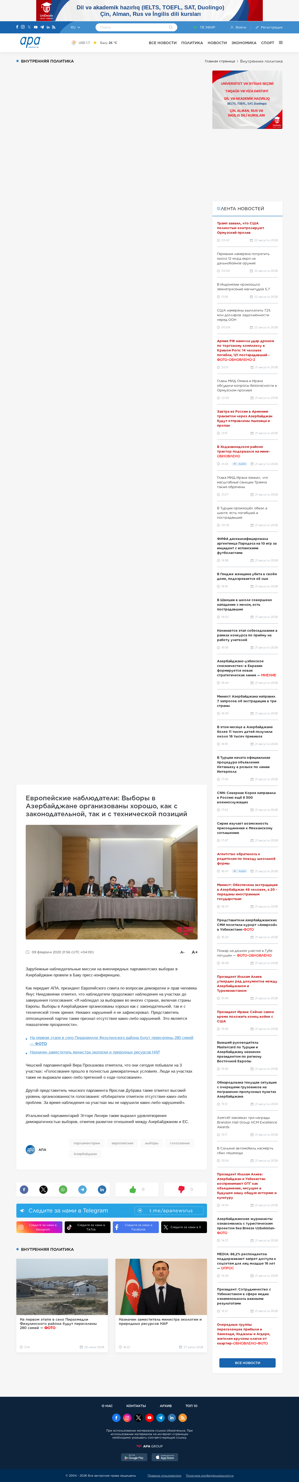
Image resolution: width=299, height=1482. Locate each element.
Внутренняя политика (261, 61)
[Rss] (53, 27)
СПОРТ (267, 43)
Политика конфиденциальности (210, 1475)
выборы (151, 1143)
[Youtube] (36, 27)
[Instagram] (23, 27)
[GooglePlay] (134, 1457)
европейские (122, 1143)
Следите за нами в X (186, 1227)
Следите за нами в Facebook (138, 1227)
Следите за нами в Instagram (43, 1227)
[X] (29, 27)
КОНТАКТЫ (136, 1406)
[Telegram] (42, 27)
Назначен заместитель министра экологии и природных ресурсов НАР (95, 1052)
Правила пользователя (164, 1475)
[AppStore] (165, 1457)
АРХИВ (166, 1406)
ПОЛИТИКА (192, 43)
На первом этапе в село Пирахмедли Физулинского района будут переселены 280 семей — (111, 1040)
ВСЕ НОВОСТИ (163, 43)
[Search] (171, 28)
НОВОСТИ (217, 43)
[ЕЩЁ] (278, 42)
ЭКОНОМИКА (243, 43)
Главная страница (220, 61)
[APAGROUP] (149, 1446)
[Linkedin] (48, 27)
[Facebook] (17, 27)
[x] (138, 1418)
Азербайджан (85, 1154)
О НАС (107, 1406)
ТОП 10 (191, 1406)
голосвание (180, 1143)
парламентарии (87, 1143)
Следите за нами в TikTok (91, 1227)
